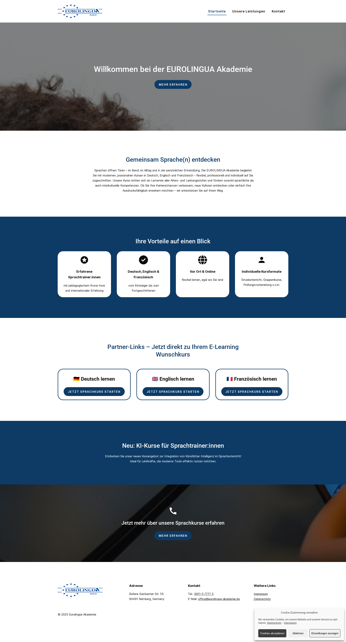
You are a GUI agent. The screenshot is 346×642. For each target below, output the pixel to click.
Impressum (290, 622)
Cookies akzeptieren (272, 633)
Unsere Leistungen (248, 11)
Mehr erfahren (173, 84)
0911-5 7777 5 (204, 594)
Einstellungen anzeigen (324, 633)
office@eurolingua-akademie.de (219, 599)
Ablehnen (297, 633)
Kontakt (278, 11)
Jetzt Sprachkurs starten (94, 391)
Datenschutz (274, 622)
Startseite (217, 11)
